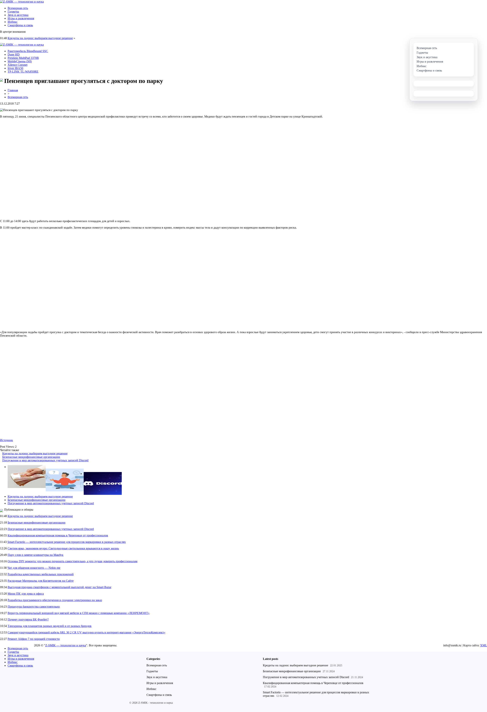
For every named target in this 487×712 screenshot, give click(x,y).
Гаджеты (13, 11)
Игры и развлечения (21, 18)
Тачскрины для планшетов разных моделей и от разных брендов (50, 626)
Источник (6, 440)
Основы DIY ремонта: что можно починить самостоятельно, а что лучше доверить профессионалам (72, 561)
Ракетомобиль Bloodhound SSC (28, 51)
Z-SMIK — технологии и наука (65, 645)
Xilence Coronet (17, 64)
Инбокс (13, 21)
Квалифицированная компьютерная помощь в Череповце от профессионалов (58, 535)
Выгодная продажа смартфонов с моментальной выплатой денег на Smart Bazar (59, 587)
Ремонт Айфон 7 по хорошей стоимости (34, 638)
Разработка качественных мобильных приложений (41, 574)
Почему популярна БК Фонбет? (28, 619)
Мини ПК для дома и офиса (26, 593)
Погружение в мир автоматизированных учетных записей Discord (45, 460)
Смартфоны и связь (20, 25)
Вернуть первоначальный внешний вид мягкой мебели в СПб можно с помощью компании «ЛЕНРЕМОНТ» (79, 613)
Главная (13, 90)
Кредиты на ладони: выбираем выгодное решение (40, 38)
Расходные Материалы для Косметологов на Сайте (41, 580)
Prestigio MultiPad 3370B (23, 58)
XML (483, 645)
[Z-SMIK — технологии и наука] (22, 1)
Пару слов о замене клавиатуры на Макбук (35, 554)
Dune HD (14, 54)
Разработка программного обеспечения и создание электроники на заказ (55, 600)
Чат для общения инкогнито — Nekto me (33, 567)
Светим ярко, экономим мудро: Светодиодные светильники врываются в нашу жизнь (63, 548)
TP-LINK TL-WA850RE (23, 71)
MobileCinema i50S (20, 61)
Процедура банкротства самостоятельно (34, 606)
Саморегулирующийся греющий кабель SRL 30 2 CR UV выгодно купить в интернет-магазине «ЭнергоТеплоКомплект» (86, 632)
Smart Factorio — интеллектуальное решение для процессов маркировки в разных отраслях (66, 542)
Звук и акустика (18, 15)
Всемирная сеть (18, 8)
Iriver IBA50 (15, 68)
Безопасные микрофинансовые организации (31, 457)
